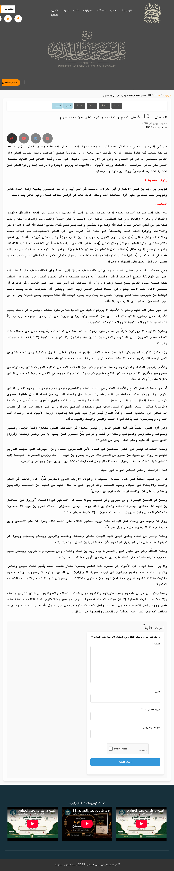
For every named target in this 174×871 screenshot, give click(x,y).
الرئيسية (127, 10)
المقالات (101, 10)
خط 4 (79, 105)
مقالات (156, 95)
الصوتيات (88, 10)
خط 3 (92, 105)
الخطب (114, 10)
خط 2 (104, 105)
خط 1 (117, 105)
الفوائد (65, 10)
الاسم (156, 692)
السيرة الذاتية (54, 12)
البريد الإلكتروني (151, 710)
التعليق (156, 644)
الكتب (76, 10)
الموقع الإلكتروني (151, 728)
